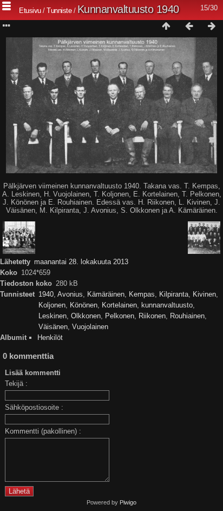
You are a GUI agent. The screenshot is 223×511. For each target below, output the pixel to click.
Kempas (142, 294)
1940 (46, 294)
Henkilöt (50, 337)
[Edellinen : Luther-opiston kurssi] (189, 26)
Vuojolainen (90, 327)
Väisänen (53, 327)
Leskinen (52, 316)
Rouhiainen (187, 316)
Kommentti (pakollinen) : (43, 431)
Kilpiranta (173, 294)
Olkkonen (86, 316)
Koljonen (51, 305)
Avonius (70, 294)
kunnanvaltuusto (167, 305)
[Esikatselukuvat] (166, 26)
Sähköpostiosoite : (34, 407)
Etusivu (30, 10)
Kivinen (204, 294)
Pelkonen (119, 316)
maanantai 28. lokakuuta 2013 (81, 262)
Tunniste (59, 10)
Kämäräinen (105, 294)
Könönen (83, 305)
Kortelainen (119, 305)
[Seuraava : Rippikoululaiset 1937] (211, 26)
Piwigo (128, 502)
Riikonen (152, 316)
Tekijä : (16, 383)
